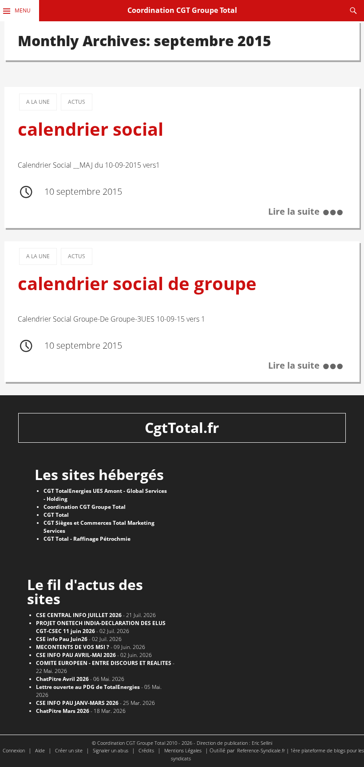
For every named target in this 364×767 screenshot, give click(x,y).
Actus (76, 102)
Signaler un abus (110, 750)
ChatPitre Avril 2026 (62, 679)
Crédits (146, 750)
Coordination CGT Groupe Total (182, 10)
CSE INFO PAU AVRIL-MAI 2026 (76, 655)
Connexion (14, 750)
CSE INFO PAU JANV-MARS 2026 (77, 703)
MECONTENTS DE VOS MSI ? (72, 647)
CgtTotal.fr (182, 427)
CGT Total (56, 515)
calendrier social (90, 129)
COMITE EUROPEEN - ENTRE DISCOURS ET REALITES (103, 663)
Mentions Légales (183, 750)
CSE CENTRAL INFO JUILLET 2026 (79, 615)
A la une (38, 102)
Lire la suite (294, 211)
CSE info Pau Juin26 (61, 639)
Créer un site (69, 750)
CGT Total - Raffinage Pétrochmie (87, 539)
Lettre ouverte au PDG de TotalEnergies (88, 687)
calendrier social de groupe (137, 283)
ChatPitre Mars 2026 (62, 711)
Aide (40, 750)
